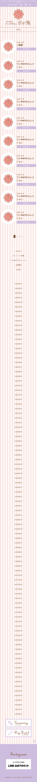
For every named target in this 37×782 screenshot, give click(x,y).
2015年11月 (18, 691)
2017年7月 (18, 598)
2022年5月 (18, 376)
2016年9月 (18, 644)
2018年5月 (18, 552)
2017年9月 (18, 589)
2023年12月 (18, 325)
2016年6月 (18, 658)
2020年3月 (18, 450)
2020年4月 (18, 446)
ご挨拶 (20, 45)
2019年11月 (18, 469)
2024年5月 (18, 316)
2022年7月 (18, 367)
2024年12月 (18, 302)
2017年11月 (18, 580)
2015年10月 (18, 695)
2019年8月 (18, 483)
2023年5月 (18, 339)
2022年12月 (18, 353)
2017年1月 (18, 626)
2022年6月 (18, 371)
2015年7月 (18, 709)
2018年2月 (18, 566)
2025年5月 (18, 288)
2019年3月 (18, 506)
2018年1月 (18, 570)
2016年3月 (18, 672)
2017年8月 (18, 594)
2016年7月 (18, 654)
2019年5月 (18, 496)
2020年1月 (18, 459)
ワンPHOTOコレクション (18, 260)
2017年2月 (18, 621)
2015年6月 (18, 714)
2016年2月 (18, 677)
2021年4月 (18, 409)
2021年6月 (18, 399)
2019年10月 (18, 473)
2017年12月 (18, 575)
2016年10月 (18, 640)
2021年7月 (18, 395)
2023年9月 (18, 334)
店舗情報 (18, 265)
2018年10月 (18, 529)
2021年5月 (18, 404)
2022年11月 (18, 358)
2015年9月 (18, 700)
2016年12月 (18, 631)
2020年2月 (18, 455)
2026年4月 (18, 284)
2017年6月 (18, 603)
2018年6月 (18, 547)
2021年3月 (18, 413)
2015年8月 (18, 705)
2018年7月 (18, 543)
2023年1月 (18, 348)
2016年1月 (18, 681)
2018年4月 (18, 557)
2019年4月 (18, 501)
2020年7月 (18, 436)
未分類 (18, 269)
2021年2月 (18, 418)
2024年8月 (18, 311)
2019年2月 (18, 510)
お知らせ (18, 251)
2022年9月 (18, 362)
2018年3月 (18, 561)
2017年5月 (18, 607)
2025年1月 (18, 297)
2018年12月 (18, 520)
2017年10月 (18, 584)
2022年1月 (18, 381)
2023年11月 (18, 330)
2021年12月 (18, 385)
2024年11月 (18, 307)
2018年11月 (18, 524)
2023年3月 (18, 344)
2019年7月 (18, 487)
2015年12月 (18, 686)
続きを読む (26, 49)
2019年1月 (18, 515)
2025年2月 (18, 293)
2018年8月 (18, 538)
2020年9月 (18, 432)
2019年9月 (18, 478)
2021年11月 (18, 390)
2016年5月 (18, 663)
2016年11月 (18, 635)
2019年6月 (18, 492)
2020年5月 (18, 441)
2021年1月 (18, 422)
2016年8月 (18, 649)
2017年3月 (18, 617)
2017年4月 (18, 612)
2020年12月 (18, 427)
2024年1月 (18, 321)
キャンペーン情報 (18, 256)
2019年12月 (18, 464)
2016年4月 (18, 668)
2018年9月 (18, 533)
